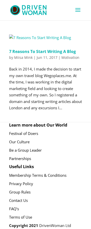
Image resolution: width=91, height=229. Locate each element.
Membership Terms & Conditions (37, 175)
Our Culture (19, 141)
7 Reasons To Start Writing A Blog (42, 51)
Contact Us (18, 200)
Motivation (70, 57)
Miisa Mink (23, 57)
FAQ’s (14, 208)
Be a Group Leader (25, 150)
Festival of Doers (23, 133)
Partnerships (20, 158)
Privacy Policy (21, 183)
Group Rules (20, 192)
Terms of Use (20, 217)
